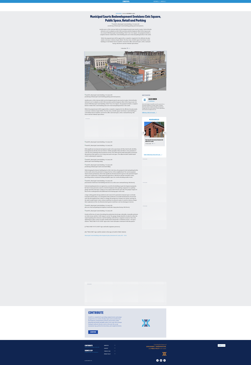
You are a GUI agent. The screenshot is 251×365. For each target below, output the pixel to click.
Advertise (163, 1)
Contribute (156, 1)
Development (119, 13)
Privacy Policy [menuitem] (107, 354)
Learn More (93, 332)
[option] (154, 134)
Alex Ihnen (124, 48)
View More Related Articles (152, 154)
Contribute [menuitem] (92, 346)
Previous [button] (143, 133)
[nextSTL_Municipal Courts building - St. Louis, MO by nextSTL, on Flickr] (125, 24)
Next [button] (165, 133)
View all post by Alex (148, 112)
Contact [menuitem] (106, 348)
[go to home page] (126, 1)
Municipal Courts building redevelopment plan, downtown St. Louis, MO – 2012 (106, 235)
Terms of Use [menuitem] (107, 351)
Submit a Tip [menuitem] (91, 351)
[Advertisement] (111, 128)
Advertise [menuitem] (106, 345)
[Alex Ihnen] (144, 99)
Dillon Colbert (148, 143)
